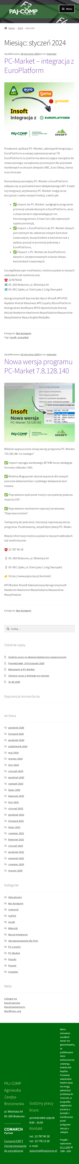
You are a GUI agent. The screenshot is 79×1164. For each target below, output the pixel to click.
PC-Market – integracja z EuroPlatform (39, 65)
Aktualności (15, 897)
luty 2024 (13, 765)
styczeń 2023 (15, 808)
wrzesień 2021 (16, 858)
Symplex (13, 971)
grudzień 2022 (16, 814)
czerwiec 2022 (16, 833)
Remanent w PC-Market (21, 669)
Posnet (12, 965)
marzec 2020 (15, 870)
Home (11, 28)
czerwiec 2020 (16, 864)
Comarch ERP (12, 1141)
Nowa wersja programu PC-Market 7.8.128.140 (38, 366)
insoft (13, 337)
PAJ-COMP (65, 1147)
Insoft (11, 922)
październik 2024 (17, 746)
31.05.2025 (14, 682)
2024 (20, 28)
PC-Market (14, 953)
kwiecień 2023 (16, 796)
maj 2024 (13, 752)
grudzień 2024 (16, 740)
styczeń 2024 (15, 771)
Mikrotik (13, 928)
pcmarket (23, 337)
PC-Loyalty (14, 946)
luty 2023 (13, 802)
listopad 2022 (16, 821)
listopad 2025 (16, 734)
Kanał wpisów (12, 1003)
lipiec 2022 (14, 827)
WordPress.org (12, 1011)
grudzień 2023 (16, 777)
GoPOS (12, 915)
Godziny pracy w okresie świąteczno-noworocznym (37, 657)
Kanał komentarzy (14, 1007)
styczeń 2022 (15, 845)
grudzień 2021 (16, 852)
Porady (12, 959)
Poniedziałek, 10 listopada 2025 (26, 663)
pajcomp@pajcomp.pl (43, 1150)
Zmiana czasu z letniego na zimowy (28, 675)
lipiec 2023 (14, 790)
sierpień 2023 (15, 783)
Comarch (13, 909)
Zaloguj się (10, 998)
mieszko (51, 53)
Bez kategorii (23, 333)
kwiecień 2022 (16, 839)
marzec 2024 (15, 758)
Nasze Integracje (18, 934)
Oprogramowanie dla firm (23, 940)
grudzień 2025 (16, 727)
